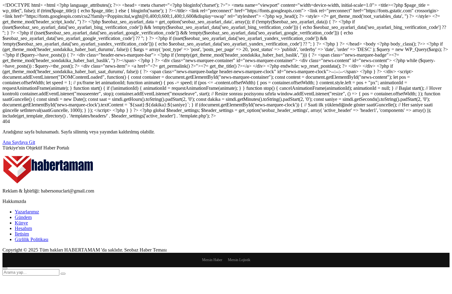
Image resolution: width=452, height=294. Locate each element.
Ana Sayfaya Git (18, 142)
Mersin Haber (212, 260)
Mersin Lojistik (239, 260)
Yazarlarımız (27, 211)
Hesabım (23, 228)
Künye (21, 222)
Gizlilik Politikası (31, 239)
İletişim (22, 233)
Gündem (23, 217)
